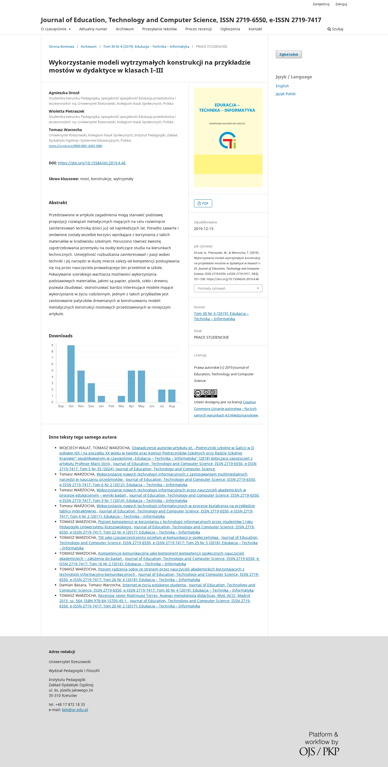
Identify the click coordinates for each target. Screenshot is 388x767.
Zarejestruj (321, 4)
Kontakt (255, 28)
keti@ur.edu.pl (75, 709)
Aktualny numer (93, 28)
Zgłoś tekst (289, 54)
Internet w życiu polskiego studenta (154, 584)
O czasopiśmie (54, 28)
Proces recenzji (198, 28)
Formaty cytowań (211, 288)
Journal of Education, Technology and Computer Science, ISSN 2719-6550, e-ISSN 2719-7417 (181, 19)
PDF (205, 203)
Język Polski (286, 93)
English (282, 85)
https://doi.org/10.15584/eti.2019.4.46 (92, 162)
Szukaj (337, 28)
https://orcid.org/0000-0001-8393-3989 (75, 146)
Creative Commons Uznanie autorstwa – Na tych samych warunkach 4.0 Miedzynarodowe (226, 409)
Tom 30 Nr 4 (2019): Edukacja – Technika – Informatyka (146, 46)
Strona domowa (61, 46)
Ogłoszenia (230, 28)
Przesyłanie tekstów (159, 28)
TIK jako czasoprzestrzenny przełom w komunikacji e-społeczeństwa (158, 537)
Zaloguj (341, 4)
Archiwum (125, 28)
